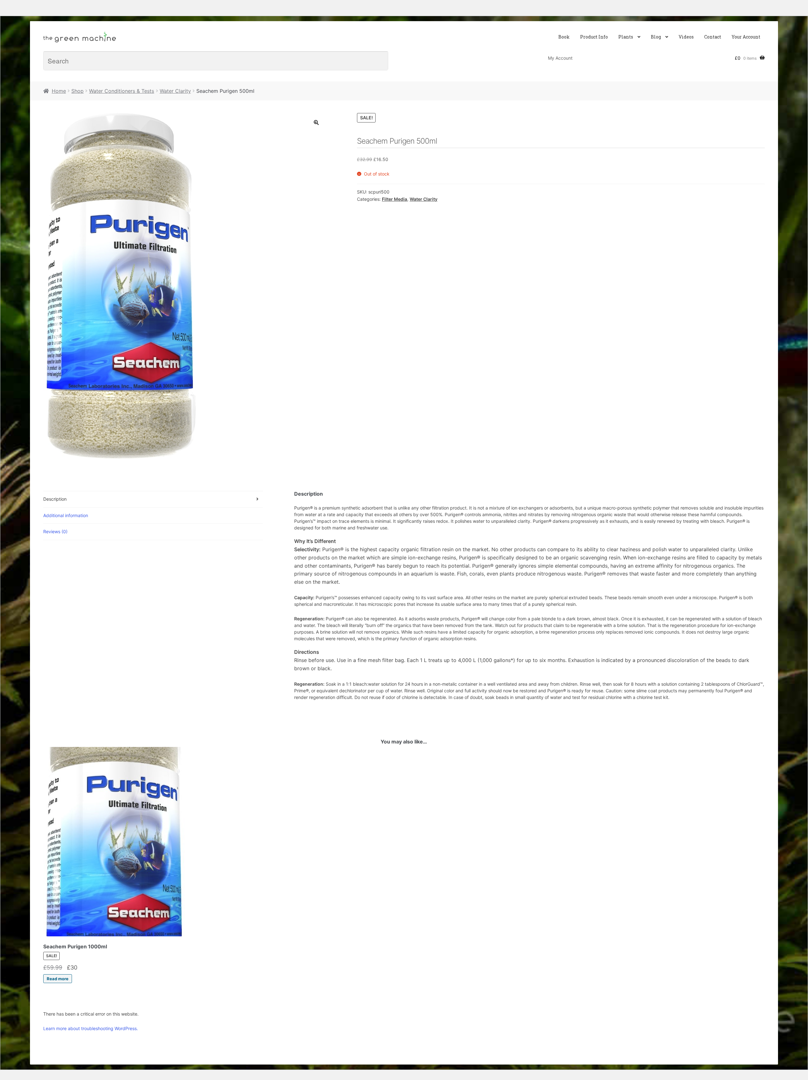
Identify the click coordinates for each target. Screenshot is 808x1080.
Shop (77, 91)
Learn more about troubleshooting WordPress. (90, 1028)
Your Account (746, 37)
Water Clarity (175, 91)
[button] (316, 122)
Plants (625, 37)
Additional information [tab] (65, 515)
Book (564, 37)
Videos (686, 37)
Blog (656, 37)
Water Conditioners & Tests (121, 91)
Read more (57, 978)
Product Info (594, 37)
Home (59, 91)
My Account (560, 58)
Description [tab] (55, 499)
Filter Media (394, 199)
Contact (712, 37)
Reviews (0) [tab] (55, 531)
